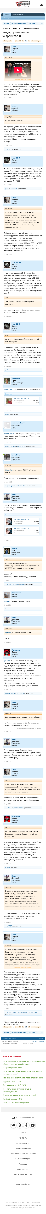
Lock (14, 47)
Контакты (23, 1138)
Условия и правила (38, 1041)
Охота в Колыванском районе (16, 1103)
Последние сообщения (11, 18)
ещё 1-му (34, 1012)
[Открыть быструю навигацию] (42, 23)
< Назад (5, 41)
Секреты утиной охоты (13, 1068)
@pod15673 (9, 434)
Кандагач (7, 486)
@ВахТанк (8, 389)
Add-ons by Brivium (28, 1043)
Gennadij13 (16, 593)
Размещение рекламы (23, 1174)
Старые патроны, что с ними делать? (19, 1095)
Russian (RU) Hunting (9, 1038)
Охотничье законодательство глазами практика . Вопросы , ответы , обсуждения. (24, 1062)
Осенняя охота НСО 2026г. (15, 1085)
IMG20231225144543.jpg (21, 519)
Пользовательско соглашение (23, 1154)
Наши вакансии (23, 1169)
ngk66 (6, 188)
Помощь (40, 1038)
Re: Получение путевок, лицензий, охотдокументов (18, 1090)
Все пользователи (23, 1143)
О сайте (23, 1133)
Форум (7, 14)
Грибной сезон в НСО (12, 1099)
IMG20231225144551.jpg (21, 528)
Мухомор (16, 584)
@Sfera (7, 601)
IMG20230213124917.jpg (21, 398)
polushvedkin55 (19, 423)
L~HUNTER (8, 149)
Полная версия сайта (25, 1118)
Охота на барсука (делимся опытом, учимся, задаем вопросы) (23, 1072)
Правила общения (23, 1148)
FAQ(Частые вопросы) (23, 1159)
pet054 (14, 548)
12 (26, 41)
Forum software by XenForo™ (11, 1041)
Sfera (14, 494)
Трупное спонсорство (12, 1081)
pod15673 (16, 379)
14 (32, 41)
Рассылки (23, 1164)
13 (29, 41)
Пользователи (18, 14)
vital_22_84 (16, 158)
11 (23, 41)
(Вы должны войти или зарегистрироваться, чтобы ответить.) (22, 1023)
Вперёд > (37, 41)
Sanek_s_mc (21, 446)
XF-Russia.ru (12, 1043)
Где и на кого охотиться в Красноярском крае (23, 1078)
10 (20, 41)
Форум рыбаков (23, 1184)
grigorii (7, 414)
